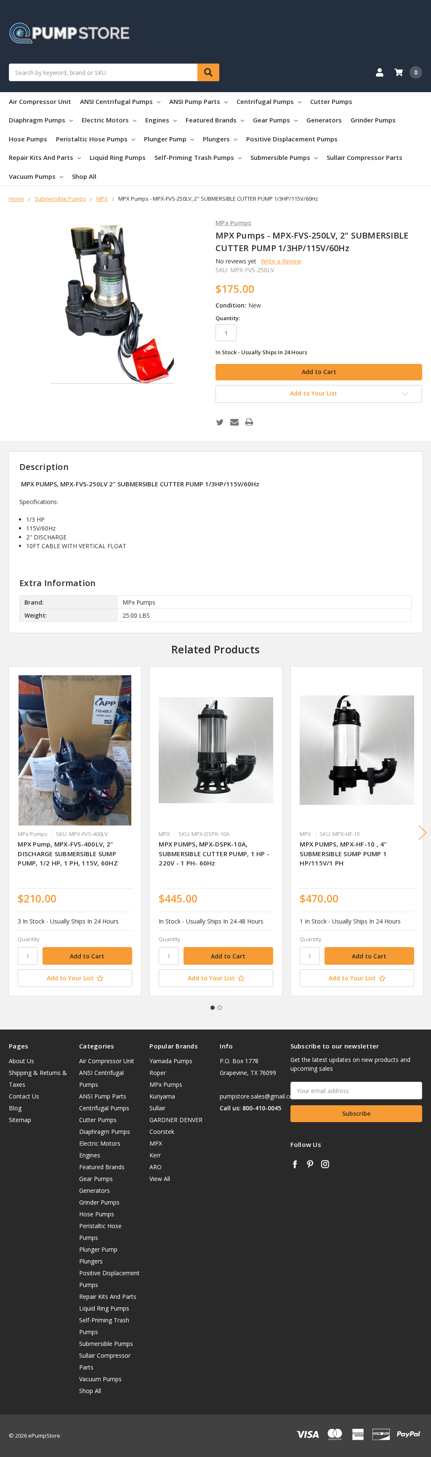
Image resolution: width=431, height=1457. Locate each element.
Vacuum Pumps (32, 176)
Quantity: (228, 318)
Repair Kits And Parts (41, 157)
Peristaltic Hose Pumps (92, 139)
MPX (155, 1143)
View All (159, 1179)
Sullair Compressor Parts (364, 157)
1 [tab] (212, 1008)
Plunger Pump (165, 139)
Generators (324, 120)
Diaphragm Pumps (37, 120)
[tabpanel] (75, 831)
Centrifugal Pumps (265, 101)
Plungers (216, 139)
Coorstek (161, 1132)
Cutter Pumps (331, 101)
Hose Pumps (28, 139)
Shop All (84, 176)
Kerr (155, 1155)
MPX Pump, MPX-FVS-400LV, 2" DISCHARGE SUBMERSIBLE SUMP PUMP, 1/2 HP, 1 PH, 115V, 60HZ (68, 853)
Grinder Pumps (373, 120)
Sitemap (20, 1120)
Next (422, 832)
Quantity (29, 939)
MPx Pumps (165, 1084)
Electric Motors (105, 120)
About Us (21, 1061)
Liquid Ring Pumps (118, 157)
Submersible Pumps (280, 157)
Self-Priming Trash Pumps (194, 157)
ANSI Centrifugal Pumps (116, 101)
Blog (15, 1108)
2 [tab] (220, 1008)
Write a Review (281, 261)
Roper (157, 1073)
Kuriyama (162, 1096)
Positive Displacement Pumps (292, 139)
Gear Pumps (271, 120)
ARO (155, 1167)
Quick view (75, 750)
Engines (157, 120)
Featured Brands (211, 120)
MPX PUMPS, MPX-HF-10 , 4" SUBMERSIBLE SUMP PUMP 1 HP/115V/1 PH (343, 853)
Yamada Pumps (170, 1061)
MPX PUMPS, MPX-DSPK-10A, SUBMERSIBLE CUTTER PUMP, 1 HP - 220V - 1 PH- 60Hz (214, 853)
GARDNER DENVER (175, 1120)
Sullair (157, 1108)
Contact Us (24, 1096)
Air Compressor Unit (40, 101)
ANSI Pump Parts (194, 101)
